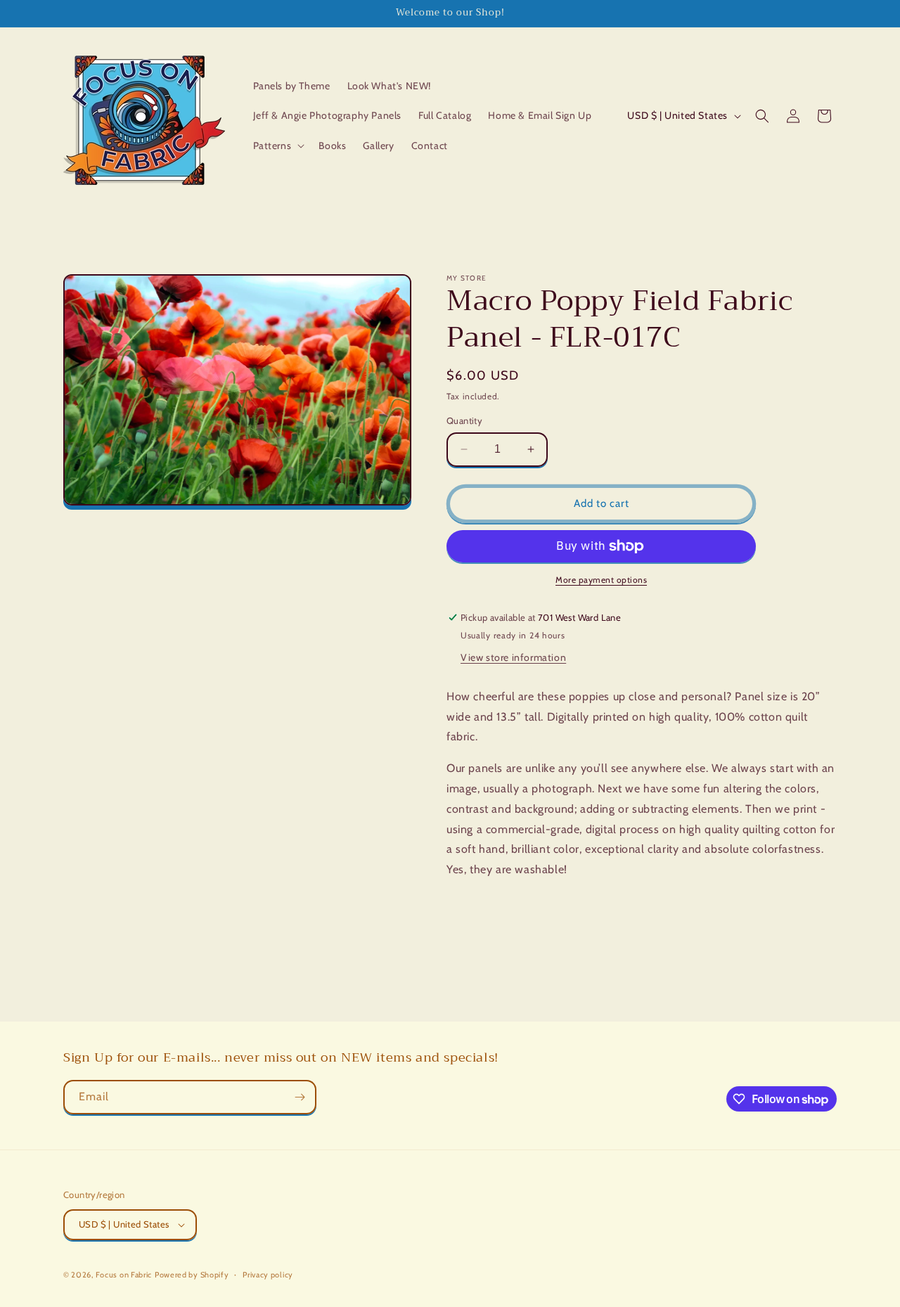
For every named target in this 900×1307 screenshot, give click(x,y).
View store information (513, 657)
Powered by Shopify (192, 1275)
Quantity (464, 420)
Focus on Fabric (124, 1275)
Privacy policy (268, 1275)
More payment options (601, 579)
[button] (278, 145)
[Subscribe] (299, 1097)
